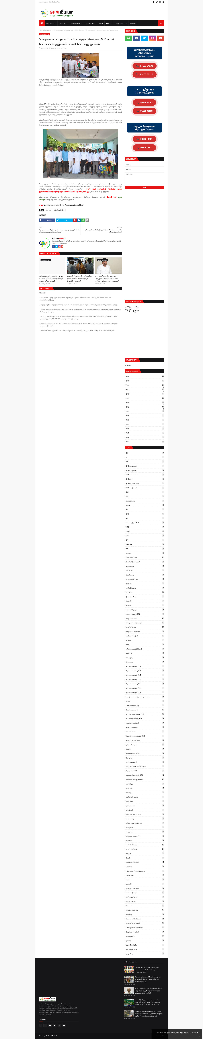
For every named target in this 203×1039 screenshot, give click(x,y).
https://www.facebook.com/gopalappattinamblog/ (63, 205)
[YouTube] (62, 246)
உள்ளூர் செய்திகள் (145, 618)
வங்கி (145, 879)
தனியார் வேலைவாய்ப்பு (145, 753)
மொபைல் (145, 866)
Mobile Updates (145, 501)
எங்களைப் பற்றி (43, 2)
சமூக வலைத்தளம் (145, 727)
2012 (145, 437)
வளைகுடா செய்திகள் (145, 888)
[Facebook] (53, 246)
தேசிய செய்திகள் (145, 762)
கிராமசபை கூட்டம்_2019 (145, 666)
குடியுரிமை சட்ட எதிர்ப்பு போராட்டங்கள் (145, 697)
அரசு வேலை (145, 566)
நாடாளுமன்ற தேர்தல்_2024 (145, 775)
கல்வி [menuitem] (101, 23)
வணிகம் (145, 884)
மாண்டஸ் (145, 840)
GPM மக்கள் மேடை (145, 474)
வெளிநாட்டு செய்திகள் (145, 923)
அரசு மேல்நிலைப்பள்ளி (145, 562)
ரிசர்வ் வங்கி (145, 875)
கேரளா (145, 701)
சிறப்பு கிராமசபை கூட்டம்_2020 (144, 736)
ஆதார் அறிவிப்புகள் (145, 579)
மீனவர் (145, 858)
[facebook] (153, 2)
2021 (145, 398)
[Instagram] (59, 246)
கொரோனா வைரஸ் (145, 710)
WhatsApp (145, 544)
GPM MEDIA (44, 48)
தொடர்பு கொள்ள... (54, 2)
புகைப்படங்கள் (145, 805)
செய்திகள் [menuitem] (50, 23)
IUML (145, 492)
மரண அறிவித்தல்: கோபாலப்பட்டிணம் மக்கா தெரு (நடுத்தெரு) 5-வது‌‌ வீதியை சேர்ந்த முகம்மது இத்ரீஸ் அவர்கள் (148, 990)
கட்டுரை (145, 640)
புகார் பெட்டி (145, 801)
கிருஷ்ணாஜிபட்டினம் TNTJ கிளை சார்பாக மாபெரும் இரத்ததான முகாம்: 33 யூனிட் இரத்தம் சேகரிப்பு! (147, 979)
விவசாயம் (145, 906)
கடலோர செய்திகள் (145, 636)
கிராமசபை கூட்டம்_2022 (145, 679)
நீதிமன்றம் (145, 792)
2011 (145, 442)
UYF (145, 540)
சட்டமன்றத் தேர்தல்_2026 (145, 718)
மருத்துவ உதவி (145, 827)
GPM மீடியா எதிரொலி (145, 483)
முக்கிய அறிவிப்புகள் (145, 862)
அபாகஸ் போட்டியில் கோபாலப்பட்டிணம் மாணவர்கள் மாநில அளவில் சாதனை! (147, 968)
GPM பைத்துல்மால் (145, 470)
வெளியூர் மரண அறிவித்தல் (145, 927)
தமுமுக (145, 749)
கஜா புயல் (145, 653)
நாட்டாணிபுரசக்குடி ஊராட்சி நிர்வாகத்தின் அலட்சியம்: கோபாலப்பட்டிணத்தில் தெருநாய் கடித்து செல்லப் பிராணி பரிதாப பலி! (148, 1013)
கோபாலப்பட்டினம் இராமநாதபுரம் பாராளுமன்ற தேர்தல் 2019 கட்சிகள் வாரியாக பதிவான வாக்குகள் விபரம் (107, 278)
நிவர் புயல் (145, 788)
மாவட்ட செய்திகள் (145, 849)
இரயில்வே (145, 592)
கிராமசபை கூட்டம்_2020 (145, 670)
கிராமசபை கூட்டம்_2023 (145, 683)
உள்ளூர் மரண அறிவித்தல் (145, 623)
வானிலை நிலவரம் (145, 892)
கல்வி (145, 644)
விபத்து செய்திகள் (145, 897)
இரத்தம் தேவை (145, 588)
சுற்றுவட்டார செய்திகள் (145, 740)
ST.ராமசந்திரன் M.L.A (145, 522)
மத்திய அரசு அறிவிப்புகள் (145, 823)
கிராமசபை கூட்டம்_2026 (144, 692)
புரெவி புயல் (145, 810)
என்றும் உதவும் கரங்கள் (145, 631)
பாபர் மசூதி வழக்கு (145, 797)
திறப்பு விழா (145, 757)
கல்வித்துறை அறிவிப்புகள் (145, 649)
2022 (145, 394)
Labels (128, 447)
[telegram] (45, 1025)
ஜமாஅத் (145, 940)
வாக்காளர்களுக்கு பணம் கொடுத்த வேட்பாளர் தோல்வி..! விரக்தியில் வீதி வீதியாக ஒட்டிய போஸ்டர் (51, 278)
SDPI (145, 514)
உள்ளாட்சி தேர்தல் (145, 609)
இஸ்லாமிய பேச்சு (145, 596)
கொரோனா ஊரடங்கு (145, 705)
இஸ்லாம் (145, 601)
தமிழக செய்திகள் (145, 744)
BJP (145, 453)
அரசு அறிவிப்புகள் (145, 557)
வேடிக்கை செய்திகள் (145, 932)
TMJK (145, 527)
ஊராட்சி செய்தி (145, 627)
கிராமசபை (145, 662)
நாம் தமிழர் (145, 784)
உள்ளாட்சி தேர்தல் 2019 (145, 614)
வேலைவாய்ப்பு (145, 936)
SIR (145, 518)
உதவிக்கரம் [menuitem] (90, 23)
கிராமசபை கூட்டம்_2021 (145, 675)
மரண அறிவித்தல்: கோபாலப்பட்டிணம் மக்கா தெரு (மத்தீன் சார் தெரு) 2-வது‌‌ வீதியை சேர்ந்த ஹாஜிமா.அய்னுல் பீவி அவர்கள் (148, 1002)
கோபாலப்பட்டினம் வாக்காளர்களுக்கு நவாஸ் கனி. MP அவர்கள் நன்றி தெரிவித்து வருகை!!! (79, 278)
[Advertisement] (81, 94)
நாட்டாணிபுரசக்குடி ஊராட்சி (145, 779)
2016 (144, 420)
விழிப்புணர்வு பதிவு (145, 910)
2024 (145, 385)
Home (41, 30)
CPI (145, 457)
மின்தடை (145, 853)
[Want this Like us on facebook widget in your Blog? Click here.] (200, 1037)
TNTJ (145, 535)
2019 (145, 407)
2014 (145, 428)
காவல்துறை (145, 657)
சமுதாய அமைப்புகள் (145, 723)
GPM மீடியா (145, 479)
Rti (145, 509)
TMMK (145, 531)
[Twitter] (56, 246)
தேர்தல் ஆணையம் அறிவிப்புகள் (145, 766)
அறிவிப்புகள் (145, 575)
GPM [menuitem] (107, 23)
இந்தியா (145, 583)
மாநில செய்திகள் (145, 845)
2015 (144, 424)
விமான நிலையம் (145, 901)
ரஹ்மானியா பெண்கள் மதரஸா (145, 871)
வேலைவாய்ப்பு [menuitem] (75, 23)
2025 (145, 381)
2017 (145, 415)
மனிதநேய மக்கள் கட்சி (145, 836)
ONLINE (145, 505)
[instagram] (160, 2)
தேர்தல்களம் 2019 (49, 30)
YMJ (145, 549)
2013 (145, 433)
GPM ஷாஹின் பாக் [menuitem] (121, 23)
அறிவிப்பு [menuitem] (62, 23)
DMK (145, 461)
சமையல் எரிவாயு (145, 731)
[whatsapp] (128, 38)
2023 (145, 389)
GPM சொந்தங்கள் (145, 466)
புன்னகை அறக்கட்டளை (145, 814)
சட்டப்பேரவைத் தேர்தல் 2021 (145, 714)
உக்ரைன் (145, 605)
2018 (145, 411)
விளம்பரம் (145, 914)
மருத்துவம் (145, 831)
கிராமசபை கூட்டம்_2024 (145, 688)
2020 (145, 402)
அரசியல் (48, 210)
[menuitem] (42, 23)
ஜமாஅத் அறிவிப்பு (145, 945)
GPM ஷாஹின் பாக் (145, 488)
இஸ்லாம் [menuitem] (133, 23)
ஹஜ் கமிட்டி (145, 953)
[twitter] (157, 2)
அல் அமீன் (145, 570)
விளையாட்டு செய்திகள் (145, 919)
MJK (145, 496)
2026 (145, 376)
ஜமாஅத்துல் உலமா (145, 949)
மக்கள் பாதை (145, 818)
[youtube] (163, 2)
